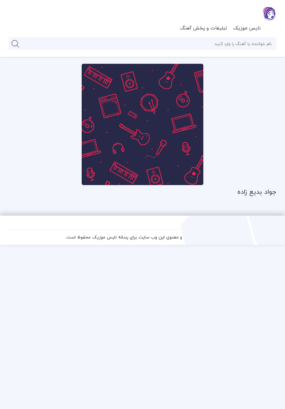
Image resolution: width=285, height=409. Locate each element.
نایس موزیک (247, 28)
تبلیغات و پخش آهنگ (203, 28)
